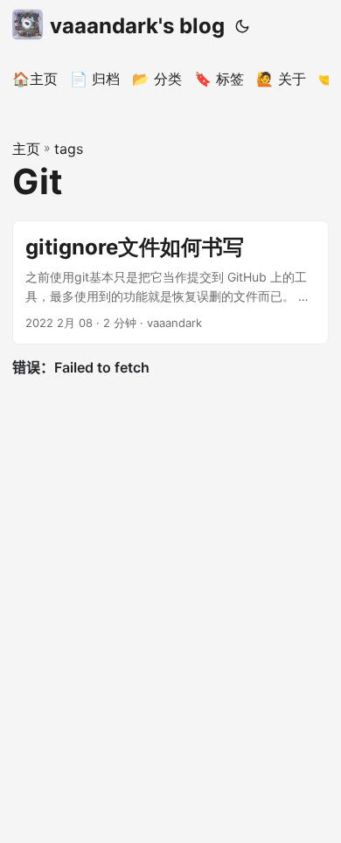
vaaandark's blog (137, 25)
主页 (26, 148)
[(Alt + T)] (242, 26)
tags (68, 148)
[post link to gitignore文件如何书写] (170, 283)
